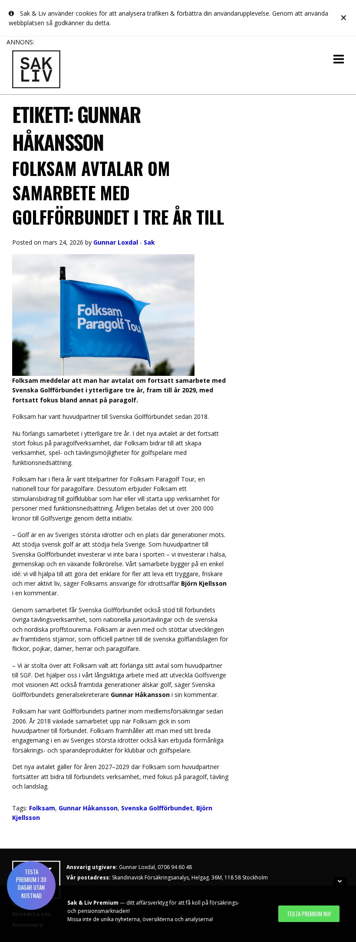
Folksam (42, 808)
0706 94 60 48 (175, 867)
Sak (149, 242)
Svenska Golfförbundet (157, 808)
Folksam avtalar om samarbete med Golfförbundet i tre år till (118, 192)
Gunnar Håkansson (88, 808)
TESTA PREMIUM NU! (309, 913)
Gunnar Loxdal (115, 242)
